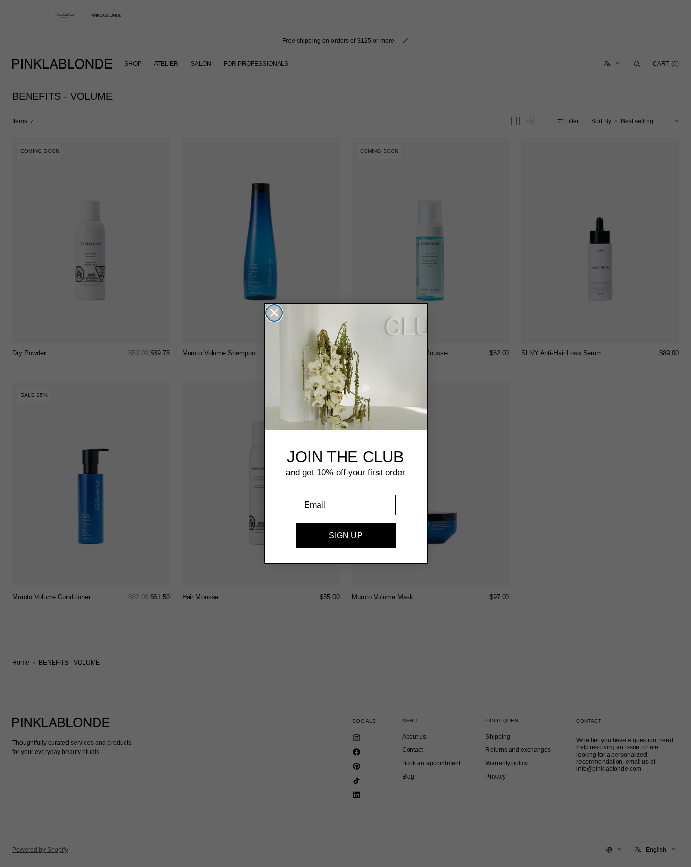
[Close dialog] (274, 313)
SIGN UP (346, 535)
